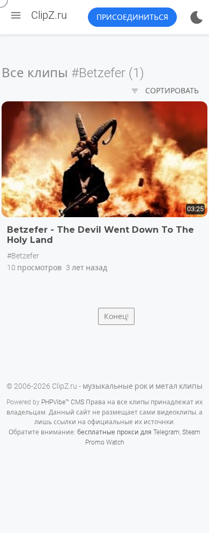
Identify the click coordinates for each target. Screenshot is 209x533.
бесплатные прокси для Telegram (128, 432)
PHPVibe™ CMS (62, 402)
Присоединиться (132, 17)
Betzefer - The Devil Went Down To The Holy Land (100, 235)
